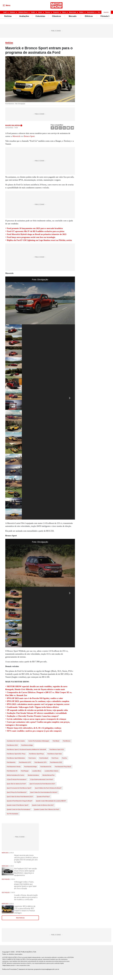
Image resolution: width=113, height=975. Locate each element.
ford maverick (11, 762)
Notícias (8, 16)
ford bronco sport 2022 (57, 749)
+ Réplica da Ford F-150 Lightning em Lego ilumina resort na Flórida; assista (38, 240)
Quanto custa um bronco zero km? (43, 805)
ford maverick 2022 (56, 762)
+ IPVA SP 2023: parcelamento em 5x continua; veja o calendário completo (37, 701)
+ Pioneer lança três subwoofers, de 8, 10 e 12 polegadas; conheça (33, 728)
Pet (99, 12)
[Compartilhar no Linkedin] (64, 128)
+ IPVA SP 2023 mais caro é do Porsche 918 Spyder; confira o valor (34, 698)
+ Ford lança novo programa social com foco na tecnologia (30, 237)
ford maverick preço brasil (63, 766)
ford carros (32, 758)
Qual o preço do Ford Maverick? (17, 792)
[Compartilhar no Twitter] (56, 128)
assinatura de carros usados (16, 741)
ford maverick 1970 (25, 762)
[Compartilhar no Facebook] (52, 128)
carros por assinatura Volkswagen (38, 741)
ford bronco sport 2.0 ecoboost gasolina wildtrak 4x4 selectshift (26, 749)
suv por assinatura (12, 814)
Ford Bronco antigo (27, 745)
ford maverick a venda (14, 766)
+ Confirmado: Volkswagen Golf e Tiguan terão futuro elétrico (32, 707)
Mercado (72, 16)
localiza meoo (36, 771)
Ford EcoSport (43, 758)
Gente (40, 12)
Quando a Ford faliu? (43, 796)
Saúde (33, 12)
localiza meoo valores (51, 771)
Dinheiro (12, 12)
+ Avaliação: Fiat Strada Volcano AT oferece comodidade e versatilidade (36, 713)
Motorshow (72, 12)
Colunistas (40, 16)
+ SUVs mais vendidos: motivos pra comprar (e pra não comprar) (33, 731)
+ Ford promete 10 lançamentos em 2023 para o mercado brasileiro (34, 228)
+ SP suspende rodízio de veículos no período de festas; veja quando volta (36, 710)
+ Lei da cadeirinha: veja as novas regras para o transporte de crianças (35, 719)
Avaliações (24, 16)
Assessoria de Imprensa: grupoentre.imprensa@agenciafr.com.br (39, 969)
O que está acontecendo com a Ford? (41, 779)
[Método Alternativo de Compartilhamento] (72, 128)
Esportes (56, 12)
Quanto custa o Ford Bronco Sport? (17, 805)
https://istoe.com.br (9, 965)
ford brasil (56, 741)
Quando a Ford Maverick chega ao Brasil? (19, 801)
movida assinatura (33, 775)
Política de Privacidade (9, 969)
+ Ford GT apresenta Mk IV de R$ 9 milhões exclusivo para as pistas (34, 231)
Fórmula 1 (105, 16)
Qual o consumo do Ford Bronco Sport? (19, 788)
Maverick (16, 136)
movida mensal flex (48, 775)
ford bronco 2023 (12, 745)
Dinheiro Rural (23, 12)
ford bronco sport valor (54, 754)
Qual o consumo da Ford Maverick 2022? (42, 784)
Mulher (81, 12)
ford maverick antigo (30, 766)
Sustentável (90, 12)
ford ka (64, 758)
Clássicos (56, 16)
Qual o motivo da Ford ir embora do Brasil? (48, 788)
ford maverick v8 (12, 771)
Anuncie (106, 12)
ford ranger (25, 771)
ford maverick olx (45, 766)
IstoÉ (5, 12)
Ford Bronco (66, 741)
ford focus (55, 758)
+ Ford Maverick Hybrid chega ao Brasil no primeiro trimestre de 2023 (35, 234)
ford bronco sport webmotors (16, 758)
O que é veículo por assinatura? (16, 779)
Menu (64, 12)
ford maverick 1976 (40, 762)
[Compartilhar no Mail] (68, 128)
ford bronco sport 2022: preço (16, 754)
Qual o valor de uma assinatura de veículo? (43, 792)
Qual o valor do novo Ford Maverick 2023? (20, 796)
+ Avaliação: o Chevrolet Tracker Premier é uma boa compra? (32, 716)
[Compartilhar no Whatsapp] (60, 128)
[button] (10, 398)
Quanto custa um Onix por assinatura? (18, 809)
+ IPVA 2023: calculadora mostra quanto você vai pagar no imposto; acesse (37, 704)
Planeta (47, 12)
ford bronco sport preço (36, 754)
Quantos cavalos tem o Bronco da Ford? (46, 809)
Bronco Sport (29, 136)
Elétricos (89, 16)
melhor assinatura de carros (15, 775)
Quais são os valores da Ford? (16, 784)
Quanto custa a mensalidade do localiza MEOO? (51, 801)
